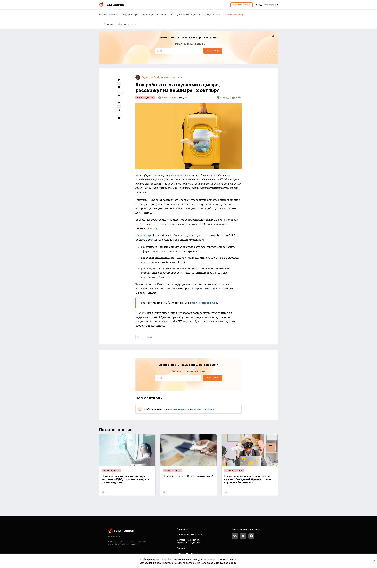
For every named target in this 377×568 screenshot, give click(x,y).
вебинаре (146, 235)
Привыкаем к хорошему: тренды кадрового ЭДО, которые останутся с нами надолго (125, 479)
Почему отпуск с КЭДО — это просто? (188, 476)
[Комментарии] (119, 80)
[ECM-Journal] (121, 530)
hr (138, 337)
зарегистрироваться (203, 302)
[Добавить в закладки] (119, 87)
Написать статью (241, 4)
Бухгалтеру (214, 14)
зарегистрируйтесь (204, 409)
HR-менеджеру (234, 14)
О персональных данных (189, 534)
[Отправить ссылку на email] (119, 118)
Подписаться (213, 50)
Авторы (181, 548)
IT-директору (130, 14)
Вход (259, 4)
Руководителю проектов (158, 14)
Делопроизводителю (189, 14)
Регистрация (271, 4)
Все (108, 14)
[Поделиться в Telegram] (119, 110)
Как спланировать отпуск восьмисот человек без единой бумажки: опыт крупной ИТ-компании (248, 479)
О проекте (182, 529)
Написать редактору (188, 553)
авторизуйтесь (181, 409)
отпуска (148, 337)
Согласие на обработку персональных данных (189, 541)
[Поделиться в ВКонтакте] (119, 103)
